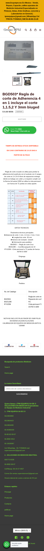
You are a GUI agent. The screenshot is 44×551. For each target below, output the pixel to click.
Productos (8, 498)
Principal (8, 492)
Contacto (8, 504)
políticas (8, 510)
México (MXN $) (21, 530)
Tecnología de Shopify (28, 543)
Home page (9, 373)
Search (7, 367)
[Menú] (40, 29)
